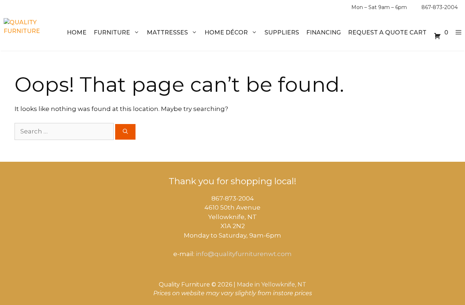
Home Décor (226, 32)
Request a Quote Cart (387, 32)
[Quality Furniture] (31, 33)
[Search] (125, 132)
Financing (323, 32)
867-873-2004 (439, 7)
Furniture (112, 32)
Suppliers (281, 32)
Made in (248, 284)
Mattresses (167, 32)
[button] (458, 33)
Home (76, 32)
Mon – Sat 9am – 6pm (379, 7)
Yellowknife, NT (283, 284)
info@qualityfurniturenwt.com (244, 253)
